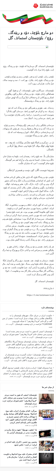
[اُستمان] (43, 5)
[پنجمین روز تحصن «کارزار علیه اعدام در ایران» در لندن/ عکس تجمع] (46, 446)
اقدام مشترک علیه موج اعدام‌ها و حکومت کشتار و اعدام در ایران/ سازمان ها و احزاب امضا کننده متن (20, 457)
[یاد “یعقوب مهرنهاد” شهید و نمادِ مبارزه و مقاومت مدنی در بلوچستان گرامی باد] (46, 434)
